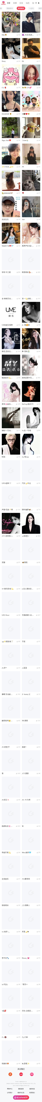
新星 (40, 8)
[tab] (9, 8)
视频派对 (10, 8)
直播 (15, 3)
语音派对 (21, 8)
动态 (27, 3)
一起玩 (31, 8)
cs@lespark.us (23, 1081)
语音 (8, 3)
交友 (21, 3)
